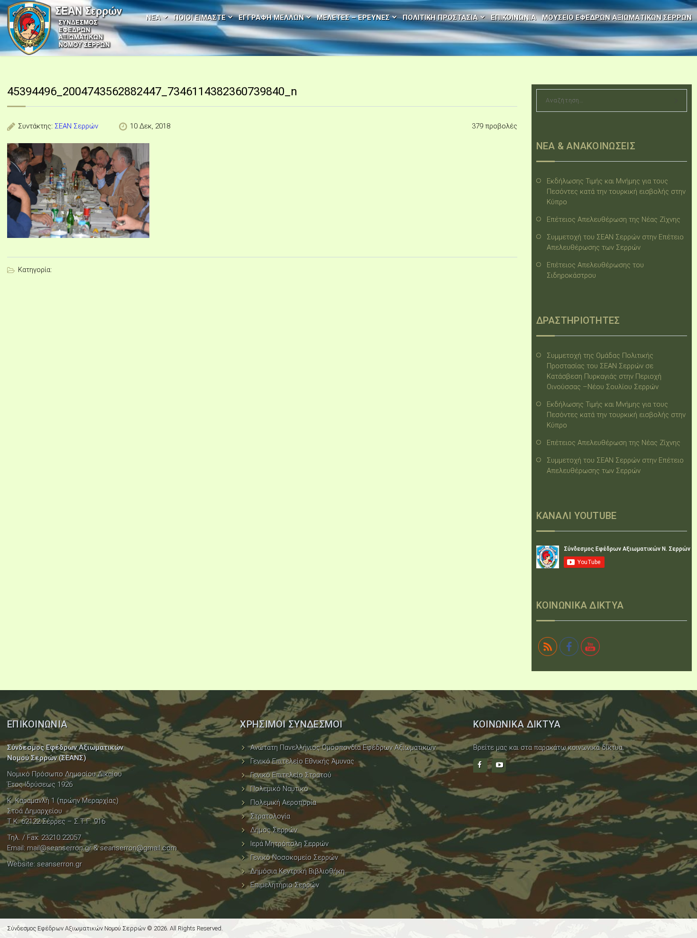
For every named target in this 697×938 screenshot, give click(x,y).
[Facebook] (480, 765)
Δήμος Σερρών (273, 830)
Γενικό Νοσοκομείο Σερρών (294, 857)
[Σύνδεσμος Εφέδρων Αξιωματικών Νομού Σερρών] (65, 28)
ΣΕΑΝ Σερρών (76, 126)
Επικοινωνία (513, 17)
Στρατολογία (270, 816)
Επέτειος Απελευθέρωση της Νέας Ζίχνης (613, 219)
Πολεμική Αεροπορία (283, 802)
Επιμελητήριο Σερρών (284, 885)
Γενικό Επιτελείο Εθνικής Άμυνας (302, 761)
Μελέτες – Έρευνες (353, 17)
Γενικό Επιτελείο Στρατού (290, 775)
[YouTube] (499, 765)
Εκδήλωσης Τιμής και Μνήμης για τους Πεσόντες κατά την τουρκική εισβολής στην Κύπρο (616, 191)
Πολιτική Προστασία (440, 17)
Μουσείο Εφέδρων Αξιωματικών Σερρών (617, 17)
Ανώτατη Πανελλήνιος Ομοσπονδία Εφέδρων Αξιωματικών (343, 747)
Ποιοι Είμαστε (200, 17)
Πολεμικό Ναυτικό (279, 788)
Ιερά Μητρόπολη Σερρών (289, 843)
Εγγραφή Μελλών (271, 17)
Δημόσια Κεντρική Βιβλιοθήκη (297, 871)
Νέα (153, 17)
